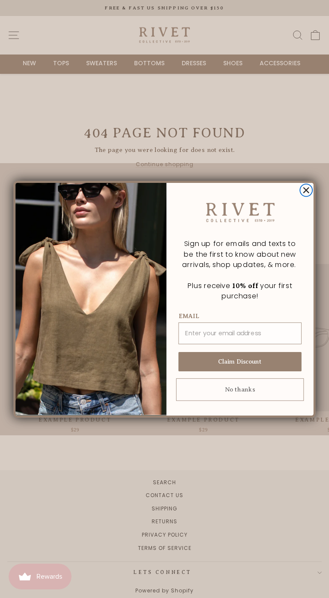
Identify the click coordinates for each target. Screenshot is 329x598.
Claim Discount (240, 361)
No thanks (240, 389)
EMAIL (189, 316)
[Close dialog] (306, 190)
